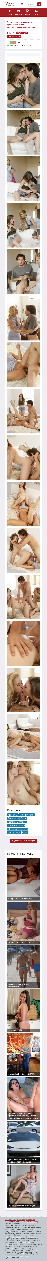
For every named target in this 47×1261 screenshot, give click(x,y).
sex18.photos (32, 1222)
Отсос (23, 818)
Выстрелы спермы (17, 822)
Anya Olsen (22, 33)
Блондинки (13, 818)
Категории (18, 14)
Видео (27, 14)
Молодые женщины (18, 829)
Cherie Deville (14, 36)
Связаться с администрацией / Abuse (20, 1220)
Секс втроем (14, 832)
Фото (36, 14)
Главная (10, 14)
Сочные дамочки (16, 825)
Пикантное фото (12, 4)
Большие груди (26, 814)
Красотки (12, 814)
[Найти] (39, 4)
